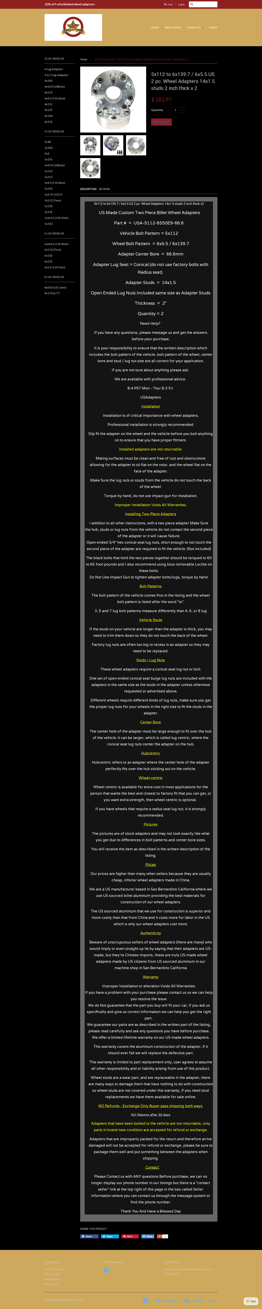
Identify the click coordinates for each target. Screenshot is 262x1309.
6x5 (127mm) (53, 249)
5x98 (48, 141)
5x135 (48, 212)
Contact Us (194, 27)
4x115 (48, 104)
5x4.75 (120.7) (53, 194)
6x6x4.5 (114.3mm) (56, 243)
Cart (170, 4)
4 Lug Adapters (54, 69)
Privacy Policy (52, 1274)
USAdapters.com (74, 1299)
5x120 (48, 188)
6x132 (48, 255)
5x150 (48, 223)
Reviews (104, 189)
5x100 (48, 147)
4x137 (48, 110)
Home (155, 27)
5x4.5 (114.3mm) (55, 182)
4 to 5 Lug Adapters (56, 75)
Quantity (157, 110)
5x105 (48, 159)
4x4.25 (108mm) (55, 86)
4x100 (48, 80)
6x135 (48, 261)
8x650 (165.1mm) (55, 287)
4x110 (48, 92)
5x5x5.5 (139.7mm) (56, 217)
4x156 (48, 121)
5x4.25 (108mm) (55, 165)
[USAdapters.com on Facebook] (106, 1271)
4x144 (48, 115)
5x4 (47, 153)
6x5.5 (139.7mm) (55, 267)
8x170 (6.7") (52, 293)
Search (213, 27)
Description (88, 189)
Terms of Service (53, 1269)
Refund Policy (52, 1284)
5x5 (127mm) (53, 200)
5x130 (48, 206)
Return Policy (173, 27)
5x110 (48, 171)
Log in (181, 4)
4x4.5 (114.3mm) (55, 98)
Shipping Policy (53, 1279)
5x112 (48, 177)
